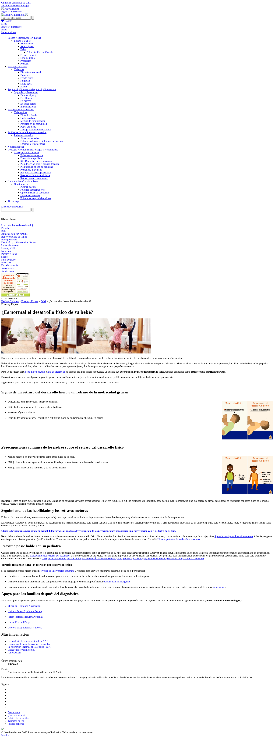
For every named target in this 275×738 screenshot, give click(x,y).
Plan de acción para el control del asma (39, 164)
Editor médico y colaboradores (35, 198)
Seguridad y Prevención (26, 92)
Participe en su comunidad (33, 123)
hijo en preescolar (56, 371)
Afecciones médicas (30, 138)
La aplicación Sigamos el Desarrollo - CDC (29, 646)
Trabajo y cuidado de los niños (35, 129)
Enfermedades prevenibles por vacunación (41, 141)
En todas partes (28, 103)
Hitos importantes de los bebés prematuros (178, 539)
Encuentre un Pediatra (12, 206)
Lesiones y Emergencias (32, 144)
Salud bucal (26, 83)
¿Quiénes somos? (16, 715)
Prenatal (24, 63)
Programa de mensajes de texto (35, 172)
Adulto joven (27, 46)
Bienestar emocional (30, 72)
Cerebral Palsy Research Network (25, 627)
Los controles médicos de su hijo (17, 225)
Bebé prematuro (9, 239)
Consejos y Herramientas (26, 152)
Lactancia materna (10, 245)
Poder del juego (28, 126)
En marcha (25, 101)
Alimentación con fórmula (40, 52)
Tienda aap (13, 201)
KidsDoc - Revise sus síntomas (36, 161)
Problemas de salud (23, 135)
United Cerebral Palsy (19, 622)
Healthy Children (10, 301)
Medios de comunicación (33, 121)
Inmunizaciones (28, 106)
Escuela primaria (28, 55)
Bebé (23, 49)
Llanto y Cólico (9, 248)
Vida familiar (20, 112)
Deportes (24, 75)
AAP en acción (28, 186)
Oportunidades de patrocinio (34, 192)
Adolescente (26, 43)
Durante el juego (28, 95)
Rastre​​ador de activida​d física (35, 175)
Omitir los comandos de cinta (16, 2)
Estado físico (26, 78)
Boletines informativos (31, 155)
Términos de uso (16, 721)
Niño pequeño (27, 58)
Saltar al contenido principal (15, 5)
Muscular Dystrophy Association (24, 606)
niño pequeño (38, 371)
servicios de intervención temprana (56, 570)
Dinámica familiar (29, 115)
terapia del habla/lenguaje (117, 581)
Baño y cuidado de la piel (14, 236)
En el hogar (26, 98)
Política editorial (16, 723)
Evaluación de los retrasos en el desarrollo (29, 644)
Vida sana (19, 69)
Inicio (4, 29)
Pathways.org (14, 652)
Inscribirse (16, 11)
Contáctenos (14, 712)
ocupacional (219, 587)
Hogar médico (27, 118)
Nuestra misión (21, 184)
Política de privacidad (18, 718)
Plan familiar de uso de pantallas (36, 166)
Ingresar (5, 11)
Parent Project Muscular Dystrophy (25, 616)
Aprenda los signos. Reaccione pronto (234, 536)
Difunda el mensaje (30, 195)
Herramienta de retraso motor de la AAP (28, 641)
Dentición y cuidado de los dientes (18, 242)
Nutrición (25, 80)
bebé (27, 371)
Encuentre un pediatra (31, 158)
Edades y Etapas (22, 40)
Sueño (23, 86)
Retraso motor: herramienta (34, 178)
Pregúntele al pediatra (31, 169)
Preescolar (25, 60)
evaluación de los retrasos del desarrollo (50, 555)
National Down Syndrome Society (25, 611)
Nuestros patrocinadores (32, 189)
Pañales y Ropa (9, 254)
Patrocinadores (11, 8)
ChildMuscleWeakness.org (21, 649)
